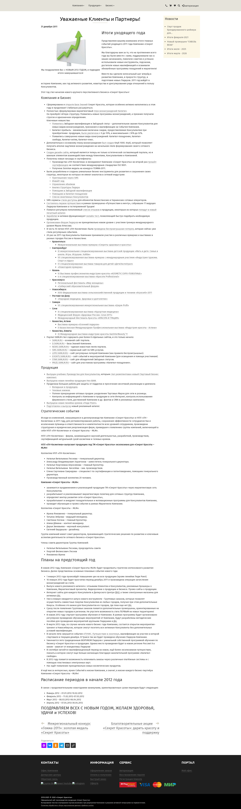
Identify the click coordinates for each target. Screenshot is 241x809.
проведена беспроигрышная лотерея (114, 229)
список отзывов (91, 209)
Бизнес (109, 5)
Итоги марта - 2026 (177, 53)
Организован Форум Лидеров (62, 222)
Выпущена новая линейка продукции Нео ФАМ (71, 380)
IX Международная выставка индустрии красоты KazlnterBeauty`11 (93, 334)
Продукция (94, 5)
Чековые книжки (61, 390)
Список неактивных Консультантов (70, 197)
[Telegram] (78, 783)
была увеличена (90, 133)
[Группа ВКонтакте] (47, 783)
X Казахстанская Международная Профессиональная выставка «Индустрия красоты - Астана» (107, 327)
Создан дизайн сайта (58, 152)
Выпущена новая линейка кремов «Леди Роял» (71, 403)
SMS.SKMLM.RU (59, 350)
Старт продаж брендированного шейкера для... (181, 29)
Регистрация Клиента (130, 779)
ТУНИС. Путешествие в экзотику (101, 634)
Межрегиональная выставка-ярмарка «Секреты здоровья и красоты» (94, 244)
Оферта (94, 783)
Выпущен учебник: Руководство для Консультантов (73, 374)
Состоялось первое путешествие (64, 203)
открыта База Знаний (76, 104)
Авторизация (126, 770)
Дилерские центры (51, 774)
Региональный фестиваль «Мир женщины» (80, 283)
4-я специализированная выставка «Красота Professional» (88, 276)
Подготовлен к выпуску (59, 406)
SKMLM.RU (57, 340)
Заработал (52, 216)
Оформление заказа (101, 770)
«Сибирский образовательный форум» (78, 286)
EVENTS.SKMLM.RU (61, 356)
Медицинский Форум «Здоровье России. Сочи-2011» (85, 315)
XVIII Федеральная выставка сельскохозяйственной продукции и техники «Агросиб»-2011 (105, 292)
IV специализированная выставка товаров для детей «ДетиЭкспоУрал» (95, 264)
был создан (108, 142)
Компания (77, 5)
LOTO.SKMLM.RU (60, 353)
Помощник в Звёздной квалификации (72, 190)
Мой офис (187, 770)
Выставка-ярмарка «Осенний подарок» (78, 324)
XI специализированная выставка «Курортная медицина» (88, 311)
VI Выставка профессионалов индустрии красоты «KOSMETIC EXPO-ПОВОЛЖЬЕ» (100, 273)
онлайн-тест (92, 216)
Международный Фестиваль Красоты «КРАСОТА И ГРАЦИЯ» (88, 318)
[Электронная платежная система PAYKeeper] (149, 784)
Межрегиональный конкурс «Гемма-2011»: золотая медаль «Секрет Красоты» (66, 728)
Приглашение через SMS (65, 177)
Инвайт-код (58, 181)
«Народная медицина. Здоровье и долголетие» (83, 299)
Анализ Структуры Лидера (66, 187)
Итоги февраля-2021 (177, 37)
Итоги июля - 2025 (176, 49)
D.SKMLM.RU (58, 343)
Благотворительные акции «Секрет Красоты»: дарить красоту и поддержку (131, 728)
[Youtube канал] (63, 783)
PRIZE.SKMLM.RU (60, 362)
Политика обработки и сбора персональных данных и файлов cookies (67, 805)
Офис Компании (49, 770)
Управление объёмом (63, 184)
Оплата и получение (100, 774)
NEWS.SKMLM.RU (60, 346)
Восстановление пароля (132, 774)
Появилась (58, 123)
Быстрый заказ (98, 779)
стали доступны (69, 200)
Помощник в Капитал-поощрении (69, 194)
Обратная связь (49, 779)
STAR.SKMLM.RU (60, 359)
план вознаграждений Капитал (110, 111)
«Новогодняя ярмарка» (70, 267)
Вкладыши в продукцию (65, 387)
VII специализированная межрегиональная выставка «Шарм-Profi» (93, 305)
